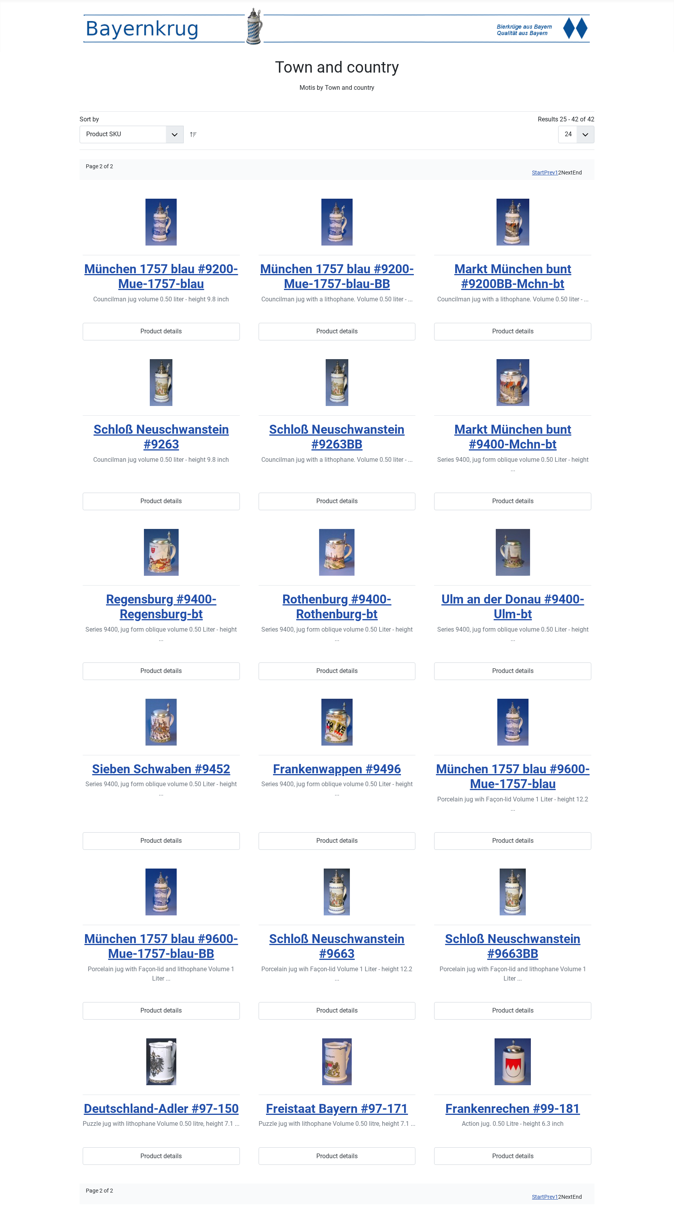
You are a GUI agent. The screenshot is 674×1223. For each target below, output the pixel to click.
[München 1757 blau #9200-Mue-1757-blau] (161, 222)
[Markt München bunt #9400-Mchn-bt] (512, 382)
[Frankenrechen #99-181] (512, 1061)
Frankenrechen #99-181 (512, 1108)
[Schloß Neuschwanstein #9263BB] (337, 382)
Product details (161, 331)
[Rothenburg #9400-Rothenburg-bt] (337, 552)
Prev (549, 172)
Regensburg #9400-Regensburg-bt (161, 606)
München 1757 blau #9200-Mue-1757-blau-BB (337, 276)
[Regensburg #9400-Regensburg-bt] (161, 552)
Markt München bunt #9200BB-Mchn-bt (512, 276)
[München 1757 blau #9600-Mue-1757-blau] (512, 722)
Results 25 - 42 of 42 (566, 119)
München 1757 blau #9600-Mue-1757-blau (513, 776)
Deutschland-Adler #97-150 (161, 1108)
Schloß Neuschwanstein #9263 (161, 437)
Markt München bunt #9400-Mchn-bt (512, 437)
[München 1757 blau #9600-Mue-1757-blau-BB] (161, 892)
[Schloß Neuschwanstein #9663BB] (512, 892)
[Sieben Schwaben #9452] (161, 722)
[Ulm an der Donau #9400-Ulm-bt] (512, 552)
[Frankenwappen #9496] (337, 722)
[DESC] (193, 134)
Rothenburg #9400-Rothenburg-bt (336, 606)
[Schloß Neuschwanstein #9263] (161, 382)
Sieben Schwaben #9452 (161, 769)
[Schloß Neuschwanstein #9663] (337, 892)
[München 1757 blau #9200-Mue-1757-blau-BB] (337, 222)
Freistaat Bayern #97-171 (337, 1108)
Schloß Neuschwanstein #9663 (336, 946)
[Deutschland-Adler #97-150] (161, 1061)
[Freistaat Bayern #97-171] (337, 1061)
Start (538, 172)
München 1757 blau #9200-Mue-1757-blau (161, 276)
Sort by (89, 119)
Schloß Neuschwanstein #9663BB (512, 946)
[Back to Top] (660, 1208)
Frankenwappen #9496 (337, 769)
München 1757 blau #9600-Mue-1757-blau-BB (161, 946)
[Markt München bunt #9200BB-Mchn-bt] (512, 222)
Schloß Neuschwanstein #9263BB (336, 437)
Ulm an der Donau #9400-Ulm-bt (513, 606)
